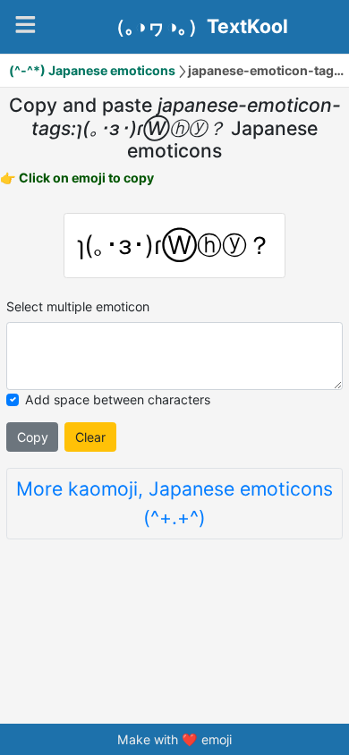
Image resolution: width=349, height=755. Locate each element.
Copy (32, 437)
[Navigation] (25, 25)
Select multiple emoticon (77, 306)
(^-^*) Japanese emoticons (92, 70)
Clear (90, 437)
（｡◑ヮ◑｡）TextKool (197, 27)
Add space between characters (117, 399)
